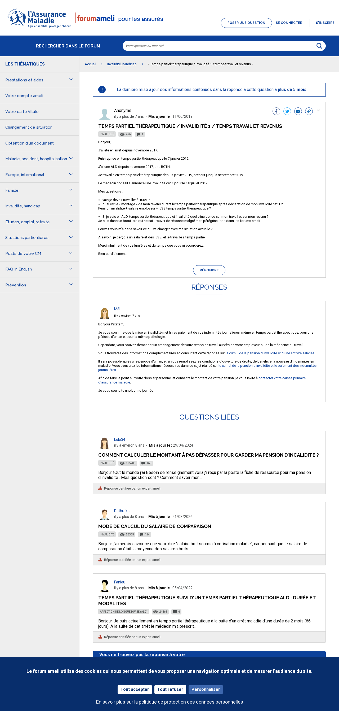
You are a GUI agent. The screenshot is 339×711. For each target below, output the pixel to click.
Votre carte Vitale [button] (22, 111)
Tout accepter (135, 689)
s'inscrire (325, 23)
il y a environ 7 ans (127, 315)
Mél (117, 309)
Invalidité (107, 134)
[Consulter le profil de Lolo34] (104, 447)
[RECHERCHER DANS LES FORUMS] (319, 46)
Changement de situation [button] (28, 127)
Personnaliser (205, 689)
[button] (169, 28)
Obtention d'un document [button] (29, 143)
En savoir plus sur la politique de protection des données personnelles (169, 702)
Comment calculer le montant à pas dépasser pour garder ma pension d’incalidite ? (208, 455)
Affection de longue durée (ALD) (124, 611)
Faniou (119, 582)
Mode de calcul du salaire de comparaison (154, 526)
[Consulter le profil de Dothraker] (104, 518)
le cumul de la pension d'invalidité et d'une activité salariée (270, 353)
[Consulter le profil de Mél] (104, 317)
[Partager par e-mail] (298, 111)
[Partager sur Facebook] (276, 111)
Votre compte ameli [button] (24, 95)
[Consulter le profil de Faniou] (104, 590)
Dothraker (122, 511)
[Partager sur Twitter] (287, 111)
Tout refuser (170, 689)
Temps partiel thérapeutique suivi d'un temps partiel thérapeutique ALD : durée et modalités (207, 600)
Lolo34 (119, 439)
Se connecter (289, 23)
